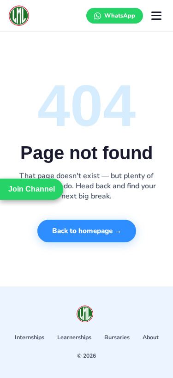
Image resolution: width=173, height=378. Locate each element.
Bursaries (117, 337)
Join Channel (31, 189)
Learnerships (74, 337)
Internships (29, 337)
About (151, 337)
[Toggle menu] (156, 16)
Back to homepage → (86, 230)
